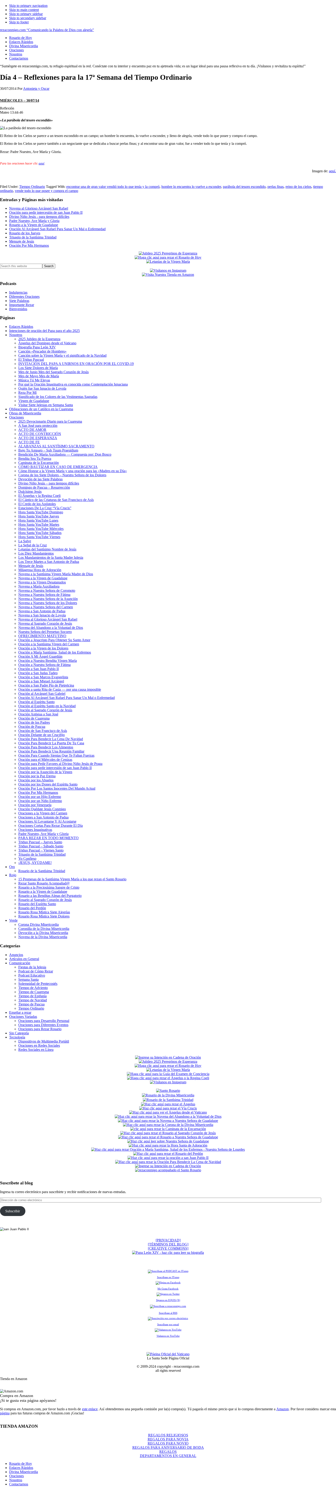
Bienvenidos (18, 309)
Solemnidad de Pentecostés (37, 984)
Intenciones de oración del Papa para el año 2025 (44, 331)
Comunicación (19, 963)
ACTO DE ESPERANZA (37, 438)
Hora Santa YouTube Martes (38, 524)
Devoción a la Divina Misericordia (43, 933)
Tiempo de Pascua (31, 1004)
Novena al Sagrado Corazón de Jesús (45, 623)
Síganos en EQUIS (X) (168, 1300)
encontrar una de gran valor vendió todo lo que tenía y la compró (113, 187)
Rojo (12, 875)
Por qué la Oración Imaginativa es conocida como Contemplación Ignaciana (73, 384)
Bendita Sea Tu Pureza (34, 458)
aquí (41, 163)
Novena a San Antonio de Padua (41, 611)
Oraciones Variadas (23, 1017)
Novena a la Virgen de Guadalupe (42, 578)
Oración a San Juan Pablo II (38, 669)
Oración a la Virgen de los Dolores (43, 648)
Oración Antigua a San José (38, 714)
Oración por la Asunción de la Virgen (45, 772)
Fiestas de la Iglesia (32, 967)
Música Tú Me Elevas (34, 380)
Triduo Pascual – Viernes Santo (41, 850)
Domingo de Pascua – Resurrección (44, 487)
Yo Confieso (27, 858)
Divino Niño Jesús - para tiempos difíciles (39, 217)
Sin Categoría (19, 1033)
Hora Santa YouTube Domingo (40, 512)
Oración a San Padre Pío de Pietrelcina (46, 685)
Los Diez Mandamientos (36, 553)
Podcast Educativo (31, 975)
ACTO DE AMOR (32, 430)
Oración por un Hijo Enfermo (39, 797)
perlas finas (275, 187)
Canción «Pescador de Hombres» (42, 351)
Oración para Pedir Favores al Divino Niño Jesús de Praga (60, 764)
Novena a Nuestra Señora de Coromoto (46, 590)
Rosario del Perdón (32, 908)
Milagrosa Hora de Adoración (39, 570)
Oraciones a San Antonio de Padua (43, 817)
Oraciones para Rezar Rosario (39, 1029)
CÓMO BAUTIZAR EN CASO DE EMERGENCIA (58, 467)
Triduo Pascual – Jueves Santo (40, 842)
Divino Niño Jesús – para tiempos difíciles (48, 483)
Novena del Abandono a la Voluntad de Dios (50, 628)
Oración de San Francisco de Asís (42, 731)
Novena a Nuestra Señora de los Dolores (47, 603)
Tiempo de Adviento (33, 988)
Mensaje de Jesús (21, 241)
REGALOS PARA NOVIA (168, 1439)
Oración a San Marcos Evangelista (43, 677)
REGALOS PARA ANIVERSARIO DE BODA (168, 1447)
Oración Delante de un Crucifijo (41, 735)
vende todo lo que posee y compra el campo (46, 191)
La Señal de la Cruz (32, 545)
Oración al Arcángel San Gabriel (41, 694)
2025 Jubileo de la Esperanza (39, 339)
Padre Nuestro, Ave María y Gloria (34, 221)
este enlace (90, 1409)
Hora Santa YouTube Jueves (38, 516)
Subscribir (12, 1211)
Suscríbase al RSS (168, 1313)
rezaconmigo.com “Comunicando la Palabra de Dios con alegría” (47, 30)
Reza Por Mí (27, 392)
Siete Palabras (19, 301)
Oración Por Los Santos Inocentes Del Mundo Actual (56, 788)
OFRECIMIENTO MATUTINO (42, 636)
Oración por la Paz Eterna (37, 776)
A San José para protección (37, 425)
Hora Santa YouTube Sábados (39, 533)
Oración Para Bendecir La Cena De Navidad (50, 739)
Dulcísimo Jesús (30, 491)
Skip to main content (24, 10)
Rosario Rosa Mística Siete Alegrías (44, 912)
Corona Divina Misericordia (38, 924)
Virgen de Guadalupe (33, 401)
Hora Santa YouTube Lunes (38, 520)
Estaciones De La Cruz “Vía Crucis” (44, 508)
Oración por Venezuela (34, 805)
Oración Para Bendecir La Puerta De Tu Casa (51, 743)
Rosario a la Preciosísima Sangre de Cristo (48, 887)
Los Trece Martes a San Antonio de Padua (48, 562)
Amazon (282, 1409)
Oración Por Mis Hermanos (29, 245)
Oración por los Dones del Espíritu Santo (47, 784)
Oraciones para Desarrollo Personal (43, 1021)
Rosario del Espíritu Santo (37, 904)
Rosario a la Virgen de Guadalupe (33, 225)
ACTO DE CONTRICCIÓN (39, 434)
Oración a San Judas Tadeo (38, 673)
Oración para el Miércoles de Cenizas (45, 759)
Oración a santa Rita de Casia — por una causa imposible (59, 689)
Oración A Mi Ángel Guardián (40, 656)
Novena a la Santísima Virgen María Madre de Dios (55, 574)
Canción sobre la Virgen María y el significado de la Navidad (62, 355)
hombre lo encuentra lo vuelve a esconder (191, 187)
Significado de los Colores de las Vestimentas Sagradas (57, 397)
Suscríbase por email (168, 1324)
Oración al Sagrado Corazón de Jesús (45, 710)
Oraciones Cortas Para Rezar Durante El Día (50, 825)
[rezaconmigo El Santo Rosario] (168, 1170)
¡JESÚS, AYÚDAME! (35, 863)
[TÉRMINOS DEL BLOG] (168, 1244)
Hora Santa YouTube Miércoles (41, 529)
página (5, 1413)
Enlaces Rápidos (21, 327)
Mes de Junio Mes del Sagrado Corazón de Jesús (53, 372)
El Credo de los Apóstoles (37, 504)
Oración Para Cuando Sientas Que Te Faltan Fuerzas (56, 755)
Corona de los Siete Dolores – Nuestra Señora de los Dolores (62, 475)
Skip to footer (19, 22)
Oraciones (16, 417)
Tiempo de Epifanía (32, 996)
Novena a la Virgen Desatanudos (42, 582)
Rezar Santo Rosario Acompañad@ (44, 883)
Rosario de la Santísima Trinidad (41, 871)
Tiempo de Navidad (32, 1000)
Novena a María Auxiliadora (38, 586)
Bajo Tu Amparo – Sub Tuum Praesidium (48, 450)
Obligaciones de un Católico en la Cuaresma (41, 409)
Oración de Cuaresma (34, 718)
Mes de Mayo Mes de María (38, 376)
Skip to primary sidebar (26, 14)
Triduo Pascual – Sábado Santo (40, 846)
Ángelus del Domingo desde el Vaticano (47, 343)
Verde (13, 920)
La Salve (24, 541)
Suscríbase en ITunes (168, 1277)
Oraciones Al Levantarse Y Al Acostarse (47, 821)
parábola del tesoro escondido (244, 187)
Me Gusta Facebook (168, 1288)
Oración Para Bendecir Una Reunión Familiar (51, 751)
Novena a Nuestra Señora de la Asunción (48, 599)
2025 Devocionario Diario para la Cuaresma (50, 421)
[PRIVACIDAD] (168, 1240)
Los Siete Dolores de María (38, 368)
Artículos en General (24, 959)
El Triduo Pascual (31, 360)
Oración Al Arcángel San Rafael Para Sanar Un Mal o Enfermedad (57, 229)
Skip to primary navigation (28, 6)
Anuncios (16, 955)
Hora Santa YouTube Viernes (39, 537)
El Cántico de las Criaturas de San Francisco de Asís (56, 500)
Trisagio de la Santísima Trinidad (32, 237)
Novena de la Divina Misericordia (42, 937)
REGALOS (168, 1452)
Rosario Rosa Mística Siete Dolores (43, 916)
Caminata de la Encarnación (38, 463)
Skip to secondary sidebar (27, 18)
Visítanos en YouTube (168, 1335)
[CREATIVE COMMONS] (168, 1248)
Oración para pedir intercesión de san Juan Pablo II (46, 212)
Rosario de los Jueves (24, 233)
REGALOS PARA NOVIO (168, 1443)
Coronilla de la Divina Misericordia (43, 929)
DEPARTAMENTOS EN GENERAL (168, 1456)
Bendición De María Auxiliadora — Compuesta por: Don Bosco (64, 454)
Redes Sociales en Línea (35, 1050)
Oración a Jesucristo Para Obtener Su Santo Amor (54, 640)
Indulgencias (18, 292)
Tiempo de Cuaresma (33, 992)
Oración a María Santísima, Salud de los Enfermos (54, 652)
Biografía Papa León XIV (37, 347)
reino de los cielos (298, 187)
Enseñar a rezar (20, 1012)
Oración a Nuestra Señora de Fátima (44, 665)
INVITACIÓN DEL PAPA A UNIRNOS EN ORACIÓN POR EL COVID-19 (76, 364)
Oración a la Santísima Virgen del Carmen (48, 644)
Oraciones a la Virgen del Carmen (42, 813)
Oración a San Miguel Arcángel (41, 681)
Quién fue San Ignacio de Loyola (42, 388)
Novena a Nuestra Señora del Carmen (45, 607)
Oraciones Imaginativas (35, 830)
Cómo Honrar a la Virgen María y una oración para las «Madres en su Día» (72, 471)
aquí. (332, 171)
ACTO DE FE (29, 442)
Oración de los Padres (34, 722)
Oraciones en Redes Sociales (39, 1045)
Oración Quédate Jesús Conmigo (42, 809)
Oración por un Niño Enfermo (40, 801)
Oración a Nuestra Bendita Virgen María (47, 661)
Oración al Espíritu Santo (36, 702)
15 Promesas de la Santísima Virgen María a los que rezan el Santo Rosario (72, 879)
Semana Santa (28, 979)
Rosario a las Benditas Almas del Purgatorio (50, 896)
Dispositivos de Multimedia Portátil (43, 1041)
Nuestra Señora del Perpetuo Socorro (45, 632)
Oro (12, 867)
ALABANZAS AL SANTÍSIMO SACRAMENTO (56, 446)
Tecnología (17, 1037)
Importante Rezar (21, 305)
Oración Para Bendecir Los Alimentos (45, 747)
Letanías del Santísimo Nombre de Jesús (47, 549)
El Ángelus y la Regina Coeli (39, 496)
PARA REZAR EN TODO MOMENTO (48, 838)
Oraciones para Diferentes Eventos (43, 1025)
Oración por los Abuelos (35, 780)
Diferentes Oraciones (24, 297)
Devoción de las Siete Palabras (40, 479)
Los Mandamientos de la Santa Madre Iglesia (50, 557)
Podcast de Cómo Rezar (35, 971)
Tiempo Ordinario (32, 187)
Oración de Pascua (31, 727)
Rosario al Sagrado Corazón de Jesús (45, 900)
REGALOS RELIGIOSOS (168, 1435)
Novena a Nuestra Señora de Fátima (44, 595)
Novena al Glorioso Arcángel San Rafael (38, 208)
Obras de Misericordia (25, 413)
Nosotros (15, 335)
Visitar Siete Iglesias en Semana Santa (45, 405)
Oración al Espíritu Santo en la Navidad (47, 706)
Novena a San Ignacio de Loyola (42, 615)
